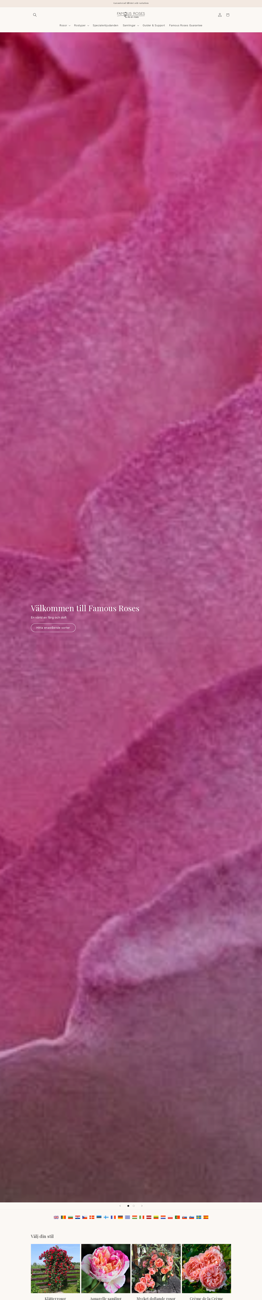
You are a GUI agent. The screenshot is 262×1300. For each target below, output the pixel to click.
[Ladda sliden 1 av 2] (128, 1206)
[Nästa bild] (142, 1206)
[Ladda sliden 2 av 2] (133, 1206)
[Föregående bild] (120, 1206)
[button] (35, 15)
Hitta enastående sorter (53, 627)
